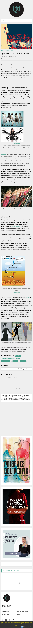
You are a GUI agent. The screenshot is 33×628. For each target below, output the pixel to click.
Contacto (18, 614)
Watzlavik (3, 154)
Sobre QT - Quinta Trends (22, 611)
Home (2, 50)
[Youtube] (9, 620)
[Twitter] (13, 620)
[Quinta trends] (17, 17)
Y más (31, 626)
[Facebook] (2, 620)
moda (12, 50)
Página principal (5, 611)
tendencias (7, 50)
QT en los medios (6, 614)
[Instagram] (6, 620)
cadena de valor (15, 226)
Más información (26, 626)
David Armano (16, 292)
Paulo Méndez (16, 143)
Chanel (27, 297)
